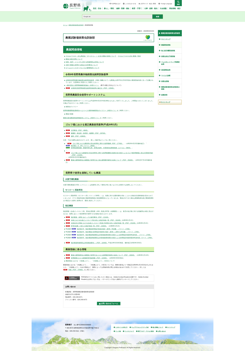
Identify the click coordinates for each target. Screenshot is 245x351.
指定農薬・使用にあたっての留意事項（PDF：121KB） (90, 217)
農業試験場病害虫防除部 (76, 25)
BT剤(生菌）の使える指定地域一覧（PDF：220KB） (89, 226)
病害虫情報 (165, 81)
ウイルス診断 (165, 75)
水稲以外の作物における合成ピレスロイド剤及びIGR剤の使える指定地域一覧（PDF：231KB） (104, 223)
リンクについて (129, 331)
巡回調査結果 (165, 70)
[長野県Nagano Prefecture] (72, 6)
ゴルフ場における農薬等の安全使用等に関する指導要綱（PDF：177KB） (97, 143)
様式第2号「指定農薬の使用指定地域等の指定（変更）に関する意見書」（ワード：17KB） (108, 232)
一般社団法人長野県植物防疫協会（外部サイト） (82, 85)
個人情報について (158, 327)
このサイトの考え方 (121, 327)
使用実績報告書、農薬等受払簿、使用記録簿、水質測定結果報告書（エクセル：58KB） (101, 148)
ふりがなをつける (130, 3)
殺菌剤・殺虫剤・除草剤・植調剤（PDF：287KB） (88, 133)
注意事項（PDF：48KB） (80, 130)
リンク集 (118, 331)
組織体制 (164, 95)
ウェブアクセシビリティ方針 (140, 327)
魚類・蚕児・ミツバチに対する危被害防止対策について (85, 62)
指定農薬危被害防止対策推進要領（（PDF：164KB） (89, 243)
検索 (178, 4)
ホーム (65, 25)
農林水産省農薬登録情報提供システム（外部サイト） (81, 118)
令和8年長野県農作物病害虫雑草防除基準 (80, 80)
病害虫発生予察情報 (168, 56)
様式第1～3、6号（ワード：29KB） (83, 146)
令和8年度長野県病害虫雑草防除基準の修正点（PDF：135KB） (93, 88)
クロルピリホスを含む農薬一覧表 (129, 56)
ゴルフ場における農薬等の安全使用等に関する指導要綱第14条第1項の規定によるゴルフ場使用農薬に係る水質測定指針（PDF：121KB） (112, 154)
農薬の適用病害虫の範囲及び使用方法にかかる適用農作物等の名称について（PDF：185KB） (103, 255)
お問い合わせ (162, 331)
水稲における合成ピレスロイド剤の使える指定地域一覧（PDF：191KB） (96, 220)
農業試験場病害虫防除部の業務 (170, 88)
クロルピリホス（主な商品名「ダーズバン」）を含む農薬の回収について (91, 56)
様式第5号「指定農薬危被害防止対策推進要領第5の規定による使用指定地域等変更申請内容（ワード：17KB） (115, 238)
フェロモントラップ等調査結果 (170, 63)
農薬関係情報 (165, 45)
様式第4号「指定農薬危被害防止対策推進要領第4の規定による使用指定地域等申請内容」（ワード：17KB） (114, 235)
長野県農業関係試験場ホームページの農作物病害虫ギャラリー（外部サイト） (90, 110)
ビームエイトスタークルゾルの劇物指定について (82, 68)
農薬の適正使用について (74, 59)
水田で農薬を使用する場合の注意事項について (82, 65)
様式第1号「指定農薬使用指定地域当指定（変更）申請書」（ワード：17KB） (104, 229)
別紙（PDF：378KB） (76, 270)
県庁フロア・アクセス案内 (146, 331)
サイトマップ (165, 39)
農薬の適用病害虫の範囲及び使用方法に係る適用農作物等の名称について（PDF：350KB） (102, 160)
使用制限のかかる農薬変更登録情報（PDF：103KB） (89, 258)
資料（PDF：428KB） (78, 136)
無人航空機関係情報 (168, 50)
